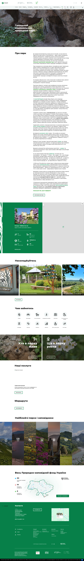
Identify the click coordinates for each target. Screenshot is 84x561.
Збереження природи (45, 531)
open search (82, 7)
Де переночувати (35, 534)
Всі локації (18, 299)
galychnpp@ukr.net (19, 519)
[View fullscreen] (43, 206)
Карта (71, 8)
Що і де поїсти (35, 535)
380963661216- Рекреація (19, 512)
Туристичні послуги (36, 533)
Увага (73, 8)
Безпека (18, 534)
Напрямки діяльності (64, 532)
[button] (2, 28)
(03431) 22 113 (18, 510)
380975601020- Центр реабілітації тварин (20, 515)
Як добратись (37, 509)
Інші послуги (18, 392)
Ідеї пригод (34, 532)
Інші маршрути (19, 408)
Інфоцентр (67, 8)
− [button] (43, 204)
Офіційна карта (18, 249)
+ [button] (43, 203)
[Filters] (82, 204)
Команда (62, 531)
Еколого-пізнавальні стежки (37, 531)
